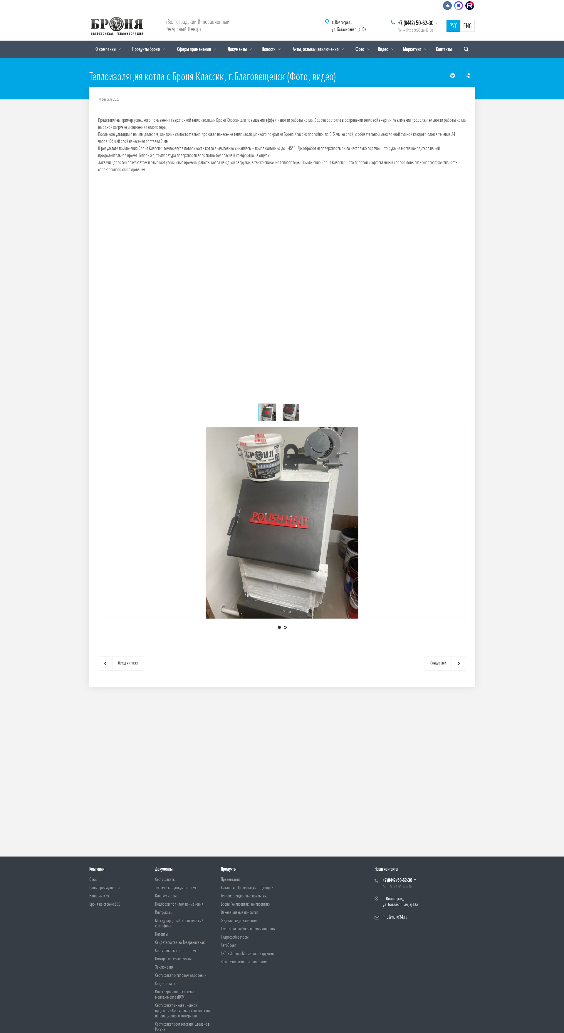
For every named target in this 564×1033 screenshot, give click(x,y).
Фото (360, 49)
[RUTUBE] (469, 5)
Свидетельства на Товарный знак (180, 942)
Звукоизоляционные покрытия (244, 962)
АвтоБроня (228, 945)
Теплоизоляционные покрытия (243, 896)
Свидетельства (166, 984)
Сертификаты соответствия (175, 951)
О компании (106, 49)
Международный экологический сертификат (179, 923)
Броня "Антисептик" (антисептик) (245, 904)
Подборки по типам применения (179, 904)
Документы (238, 49)
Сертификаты (165, 879)
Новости (269, 49)
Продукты (228, 869)
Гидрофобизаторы (235, 937)
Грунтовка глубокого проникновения (248, 929)
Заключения (164, 967)
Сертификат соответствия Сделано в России (182, 1026)
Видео (383, 49)
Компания (96, 869)
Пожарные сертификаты (173, 959)
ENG (467, 26)
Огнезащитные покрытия (239, 912)
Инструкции (163, 912)
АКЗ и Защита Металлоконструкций (247, 954)
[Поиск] (466, 49)
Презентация (231, 879)
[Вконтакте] (447, 5)
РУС (453, 26)
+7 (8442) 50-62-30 (416, 23)
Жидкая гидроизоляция (239, 921)
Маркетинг (412, 49)
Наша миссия (99, 896)
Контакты (444, 49)
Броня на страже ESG (104, 904)
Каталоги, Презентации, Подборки (247, 888)
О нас (93, 879)
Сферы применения (194, 49)
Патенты (161, 934)
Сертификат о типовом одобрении (180, 975)
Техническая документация (175, 888)
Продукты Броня (146, 49)
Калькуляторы (166, 896)
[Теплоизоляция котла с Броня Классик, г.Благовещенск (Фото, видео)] (282, 523)
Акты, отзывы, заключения (316, 49)
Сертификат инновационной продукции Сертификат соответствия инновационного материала (183, 1010)
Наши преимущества (104, 888)
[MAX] (458, 5)
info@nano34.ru (395, 917)
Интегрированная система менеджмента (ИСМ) (174, 994)
